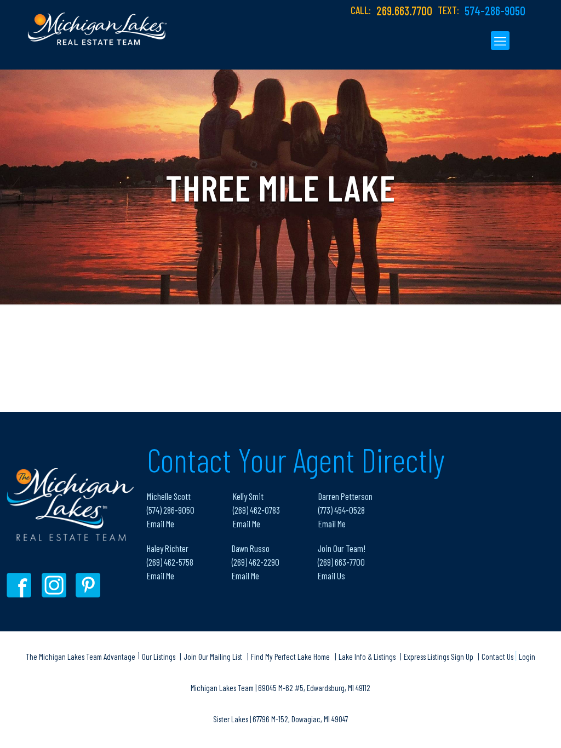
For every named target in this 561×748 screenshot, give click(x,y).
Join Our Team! (341, 548)
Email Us (331, 575)
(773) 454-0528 (341, 509)
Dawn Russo (251, 548)
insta (56, 585)
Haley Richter (167, 548)
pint (90, 585)
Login (527, 656)
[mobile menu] (500, 40)
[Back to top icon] (508, 725)
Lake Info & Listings (368, 656)
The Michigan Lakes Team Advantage (80, 656)
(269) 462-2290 (255, 561)
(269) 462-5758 (170, 561)
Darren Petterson (345, 496)
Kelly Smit (248, 496)
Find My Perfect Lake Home (290, 656)
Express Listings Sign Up (439, 656)
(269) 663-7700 (341, 561)
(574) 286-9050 (170, 509)
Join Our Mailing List (213, 656)
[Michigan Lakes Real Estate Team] (97, 22)
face (22, 585)
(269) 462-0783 (256, 509)
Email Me (160, 523)
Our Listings (159, 656)
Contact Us (498, 656)
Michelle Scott (169, 496)
